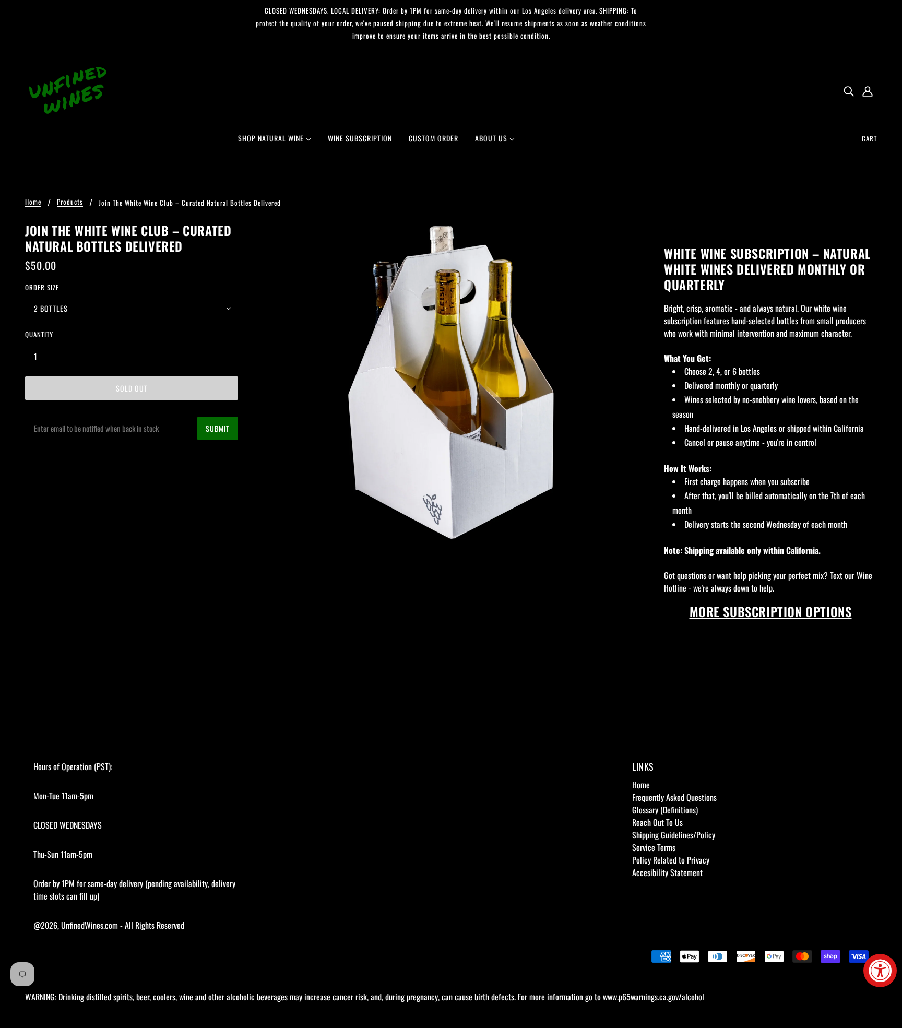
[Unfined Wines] (67, 89)
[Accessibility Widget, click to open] (880, 970)
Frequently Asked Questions (674, 797)
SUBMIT (218, 428)
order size (42, 287)
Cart (869, 138)
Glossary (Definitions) (665, 810)
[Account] (867, 90)
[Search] (848, 90)
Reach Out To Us (657, 822)
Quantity (39, 334)
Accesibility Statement (667, 872)
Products (70, 202)
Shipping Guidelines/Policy (673, 835)
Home (33, 202)
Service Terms (653, 847)
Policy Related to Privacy (670, 860)
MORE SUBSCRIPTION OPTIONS (771, 611)
